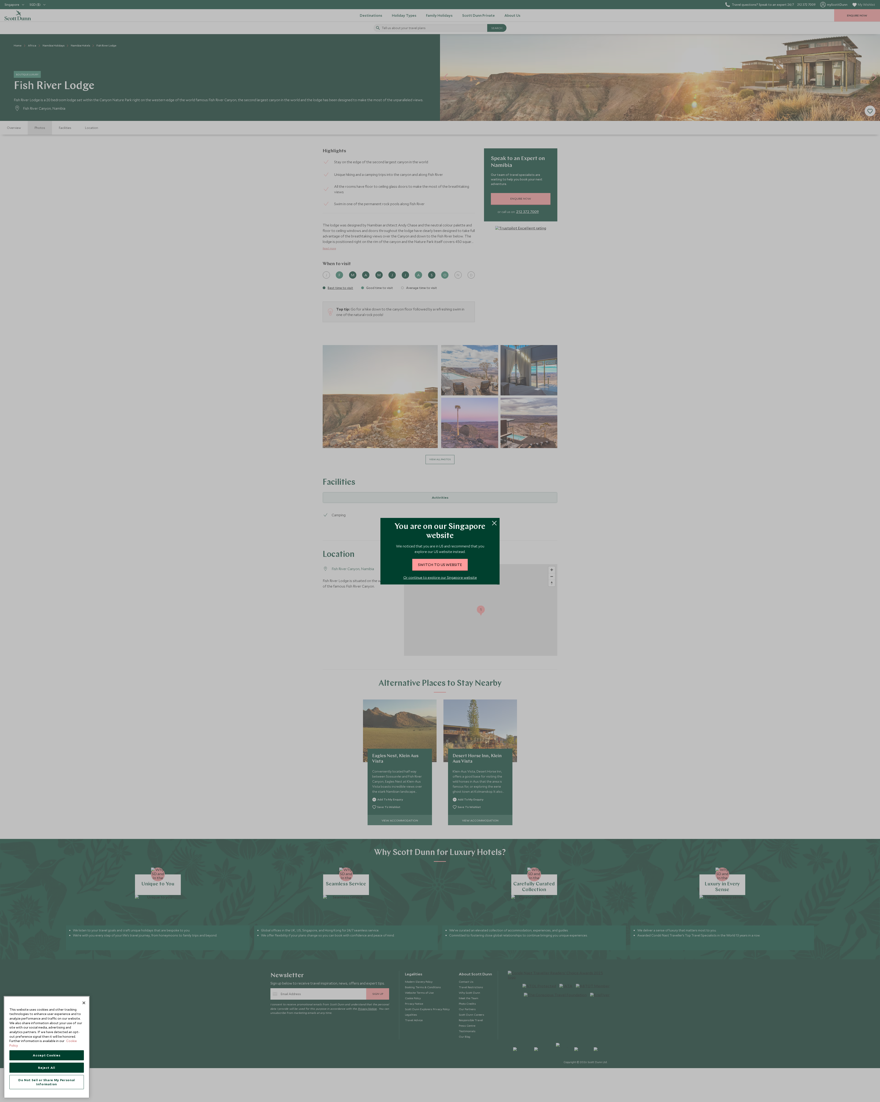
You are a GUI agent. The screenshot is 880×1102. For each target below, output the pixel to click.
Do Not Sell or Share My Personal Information (46, 1082)
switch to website (440, 564)
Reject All (46, 1068)
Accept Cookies (46, 1055)
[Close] (84, 1003)
